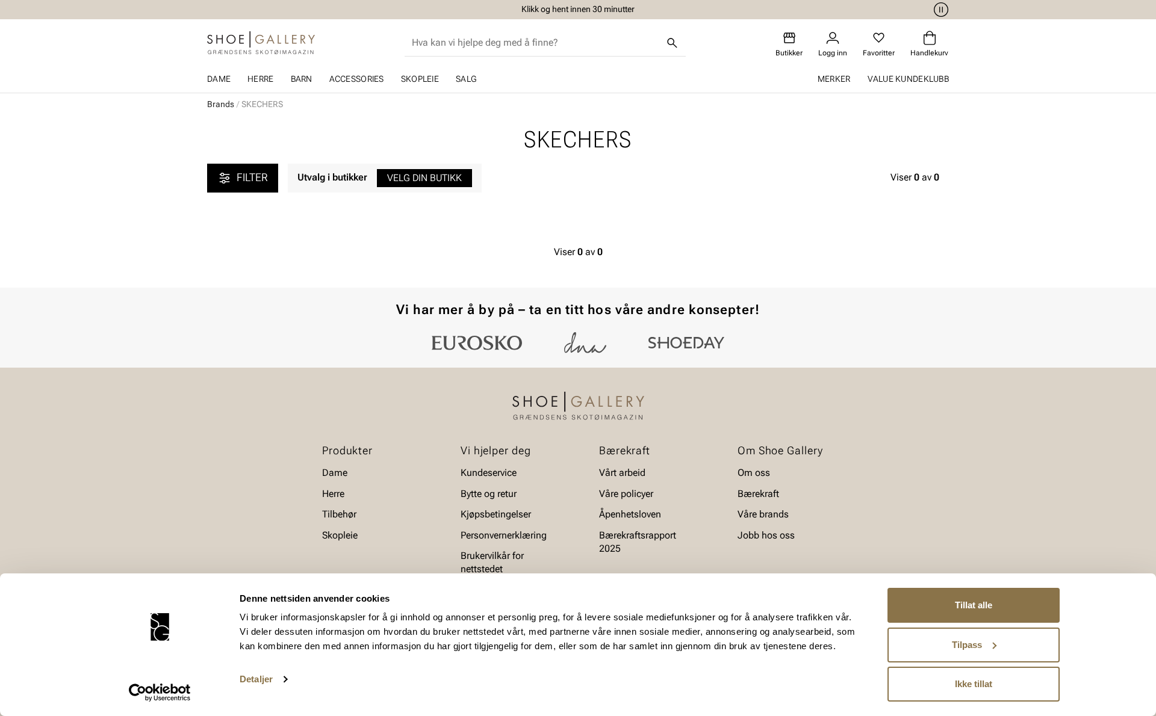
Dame (219, 79)
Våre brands (763, 514)
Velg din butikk (424, 178)
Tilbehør (339, 514)
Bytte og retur (489, 493)
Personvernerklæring (504, 535)
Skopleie (420, 79)
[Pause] (939, 9)
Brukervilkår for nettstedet (492, 562)
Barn (301, 79)
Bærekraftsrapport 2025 (637, 541)
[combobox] (535, 42)
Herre (260, 79)
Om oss (754, 472)
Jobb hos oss (766, 535)
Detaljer (256, 679)
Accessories (356, 79)
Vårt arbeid (622, 472)
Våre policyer (626, 493)
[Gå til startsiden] (261, 42)
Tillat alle (973, 605)
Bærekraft (758, 493)
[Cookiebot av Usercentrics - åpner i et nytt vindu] (160, 693)
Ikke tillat (973, 684)
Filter (252, 177)
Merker (834, 79)
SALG (466, 79)
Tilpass (967, 645)
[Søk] (672, 42)
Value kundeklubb (908, 79)
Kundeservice (489, 472)
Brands (220, 104)
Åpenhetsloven (630, 514)
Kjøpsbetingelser (496, 514)
